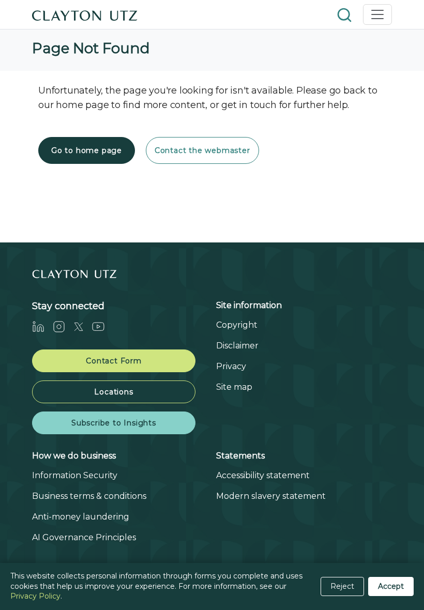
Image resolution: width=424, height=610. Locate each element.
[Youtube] (102, 326)
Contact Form (114, 360)
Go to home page (86, 150)
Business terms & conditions (89, 496)
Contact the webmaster (202, 150)
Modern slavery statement (271, 496)
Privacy (231, 366)
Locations (113, 391)
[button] (345, 14)
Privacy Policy (35, 596)
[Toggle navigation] (377, 14)
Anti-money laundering (80, 517)
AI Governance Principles (84, 537)
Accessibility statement (263, 475)
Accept (391, 586)
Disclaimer (237, 345)
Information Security (74, 475)
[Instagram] (63, 326)
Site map (234, 387)
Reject (342, 586)
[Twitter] (82, 326)
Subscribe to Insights (113, 423)
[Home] (85, 14)
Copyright (237, 325)
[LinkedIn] (42, 326)
